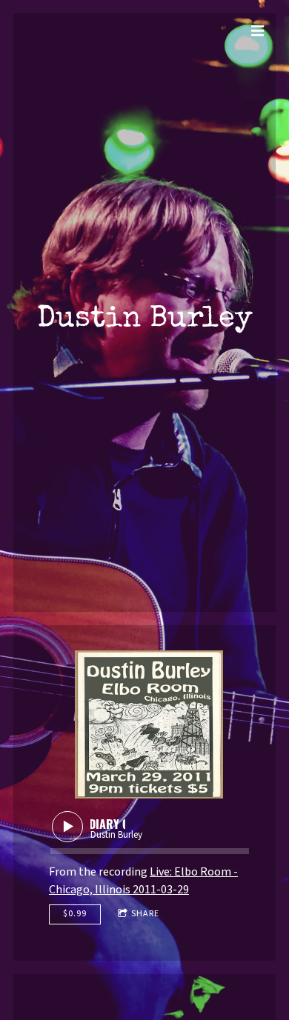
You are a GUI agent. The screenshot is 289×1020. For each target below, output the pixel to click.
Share (145, 913)
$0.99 (75, 913)
